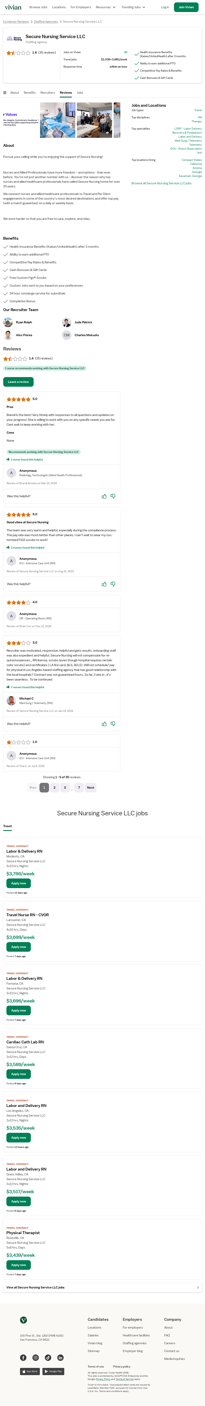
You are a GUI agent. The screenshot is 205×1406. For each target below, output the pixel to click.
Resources (103, 7)
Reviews (66, 93)
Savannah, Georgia (190, 176)
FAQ (167, 1335)
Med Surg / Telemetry (188, 140)
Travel (198, 110)
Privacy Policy (103, 1379)
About (14, 93)
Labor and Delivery (190, 136)
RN (200, 117)
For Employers (81, 7)
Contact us (171, 1351)
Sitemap (93, 1351)
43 (125, 52)
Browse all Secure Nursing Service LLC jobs (162, 183)
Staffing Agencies (46, 22)
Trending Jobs (131, 7)
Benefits (30, 93)
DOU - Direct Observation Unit (186, 150)
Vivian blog (95, 1343)
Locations (59, 7)
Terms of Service (125, 1379)
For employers (133, 1328)
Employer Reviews (16, 22)
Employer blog (133, 1351)
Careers (169, 1343)
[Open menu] (5, 93)
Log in (165, 7)
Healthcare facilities (136, 1335)
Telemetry (195, 144)
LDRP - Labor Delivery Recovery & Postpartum (187, 130)
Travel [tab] (7, 826)
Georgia (197, 172)
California (196, 164)
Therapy (197, 121)
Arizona (197, 168)
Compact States (192, 160)
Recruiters (47, 93)
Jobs (80, 93)
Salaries (93, 1335)
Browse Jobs (38, 7)
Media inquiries (174, 1359)
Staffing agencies (135, 1343)
